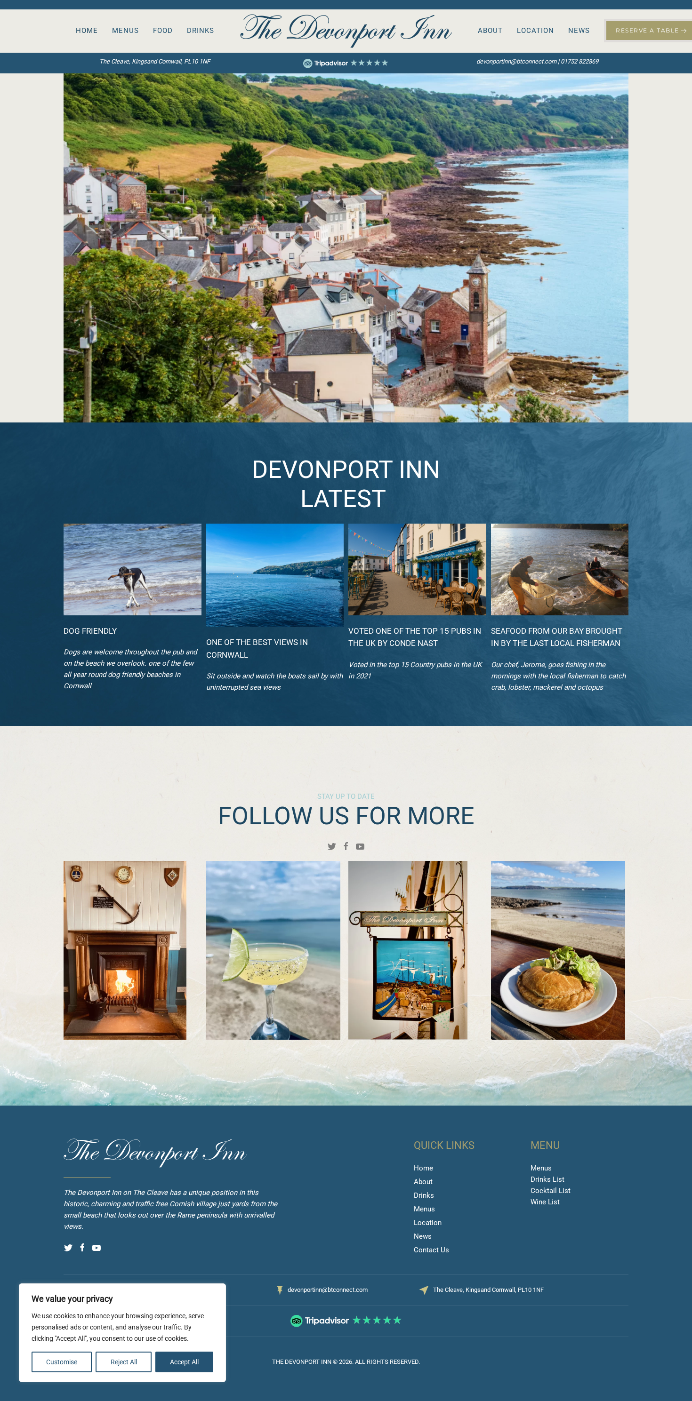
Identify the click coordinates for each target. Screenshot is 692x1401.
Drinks (200, 30)
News (579, 30)
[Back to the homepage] (346, 31)
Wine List (545, 1202)
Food (163, 30)
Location (535, 30)
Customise (61, 1362)
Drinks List (547, 1179)
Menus (125, 30)
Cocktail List (551, 1190)
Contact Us (431, 1250)
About (490, 30)
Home (87, 30)
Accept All (184, 1362)
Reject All (124, 1362)
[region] (122, 1332)
